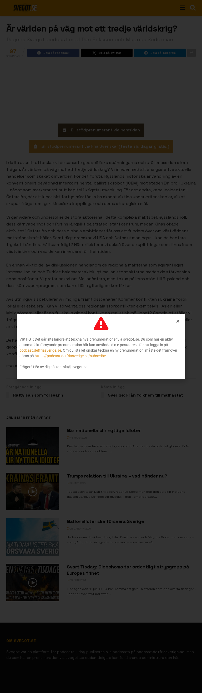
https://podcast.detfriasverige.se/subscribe (70, 356)
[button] (178, 321)
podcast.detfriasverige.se (40, 350)
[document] (101, 346)
